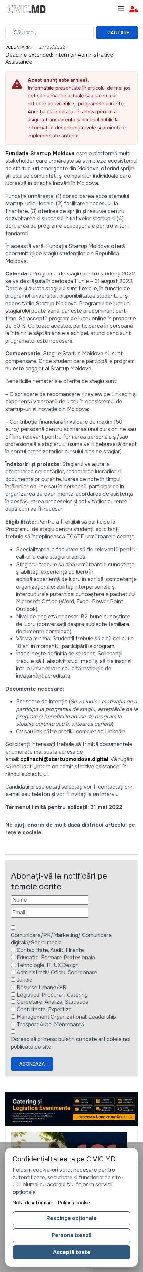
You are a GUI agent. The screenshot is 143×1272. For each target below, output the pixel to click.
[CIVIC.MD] (26, 9)
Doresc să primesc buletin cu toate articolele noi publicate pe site (70, 1043)
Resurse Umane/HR (41, 987)
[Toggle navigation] (121, 9)
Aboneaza (32, 1064)
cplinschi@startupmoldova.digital (64, 759)
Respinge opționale (71, 1218)
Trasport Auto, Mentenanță (50, 1024)
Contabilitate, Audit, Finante (50, 950)
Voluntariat (19, 47)
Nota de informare (33, 1203)
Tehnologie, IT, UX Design (48, 965)
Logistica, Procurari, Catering (52, 994)
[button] (133, 9)
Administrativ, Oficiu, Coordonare (57, 972)
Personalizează (72, 1235)
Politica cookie (74, 1203)
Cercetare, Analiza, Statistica (52, 1002)
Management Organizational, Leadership (66, 1016)
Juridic (24, 979)
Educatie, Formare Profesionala (56, 957)
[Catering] (71, 1108)
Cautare (118, 33)
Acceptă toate (71, 1252)
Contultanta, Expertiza (44, 1009)
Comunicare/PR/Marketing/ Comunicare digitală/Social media (61, 939)
